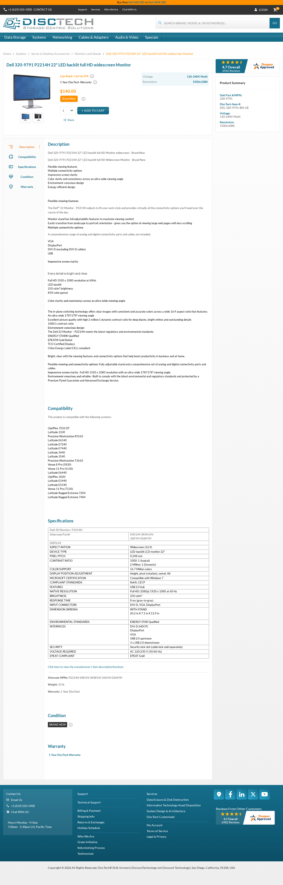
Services (95, 9)
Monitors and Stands (88, 53)
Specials (151, 37)
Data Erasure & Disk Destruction (168, 799)
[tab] (24, 147)
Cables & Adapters (94, 37)
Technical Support (89, 802)
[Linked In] (242, 794)
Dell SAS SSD (136, 2)
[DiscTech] (48, 23)
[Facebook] (230, 794)
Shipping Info (85, 816)
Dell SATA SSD (157, 2)
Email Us (16, 800)
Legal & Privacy (156, 836)
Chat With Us (129, 9)
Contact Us (13, 794)
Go (275, 23)
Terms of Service (157, 831)
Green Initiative (87, 842)
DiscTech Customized (160, 817)
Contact (43, 9)
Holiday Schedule (88, 828)
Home (7, 53)
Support (82, 9)
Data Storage (15, 37)
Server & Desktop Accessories (50, 53)
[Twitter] (253, 794)
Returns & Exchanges (90, 822)
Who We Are (111, 9)
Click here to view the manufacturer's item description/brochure (85, 667)
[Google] (219, 794)
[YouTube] (264, 794)
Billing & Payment (88, 810)
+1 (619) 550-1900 (20, 9)
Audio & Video (126, 37)
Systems (39, 37)
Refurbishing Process (91, 848)
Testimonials (85, 853)
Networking (62, 37)
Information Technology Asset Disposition (174, 805)
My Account (154, 825)
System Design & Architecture (166, 811)
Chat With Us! (20, 812)
